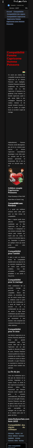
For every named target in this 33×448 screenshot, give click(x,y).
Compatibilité (18, 12)
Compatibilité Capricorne (16, 16)
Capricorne (11, 19)
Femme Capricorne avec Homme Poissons (15, 21)
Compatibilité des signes (16, 14)
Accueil (9, 12)
